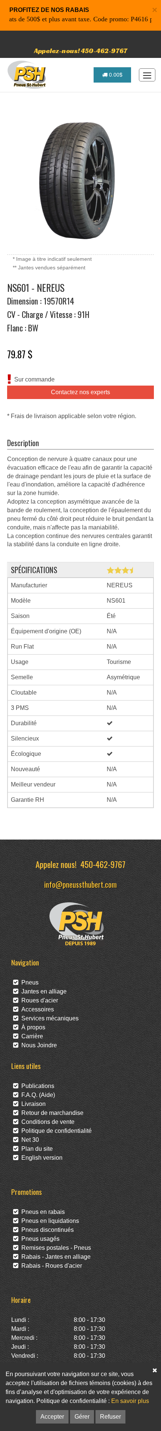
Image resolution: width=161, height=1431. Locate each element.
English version (40, 1158)
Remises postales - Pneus (54, 1248)
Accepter (52, 1416)
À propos (31, 1027)
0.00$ (114, 75)
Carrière (30, 1036)
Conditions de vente (46, 1122)
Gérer (82, 1416)
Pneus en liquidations (48, 1221)
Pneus (28, 982)
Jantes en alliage (42, 991)
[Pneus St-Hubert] (27, 75)
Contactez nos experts (80, 392)
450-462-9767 (102, 864)
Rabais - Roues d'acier (50, 1265)
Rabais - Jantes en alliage (54, 1257)
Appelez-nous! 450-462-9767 (80, 50)
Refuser (110, 1416)
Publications (36, 1086)
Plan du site (35, 1149)
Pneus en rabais (41, 1212)
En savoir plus (130, 1401)
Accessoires (36, 1009)
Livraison (32, 1104)
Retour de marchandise (50, 1113)
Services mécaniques (48, 1018)
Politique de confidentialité (55, 1131)
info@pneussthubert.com (80, 884)
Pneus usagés (39, 1239)
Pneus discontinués (46, 1230)
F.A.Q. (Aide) (36, 1095)
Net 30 (28, 1140)
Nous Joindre (37, 1045)
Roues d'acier (38, 1000)
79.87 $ (20, 354)
